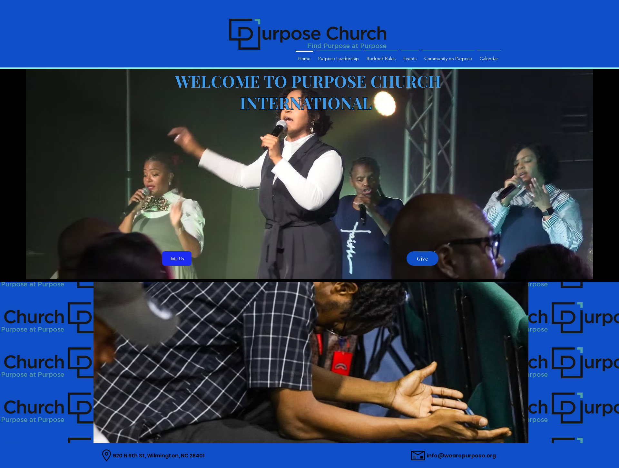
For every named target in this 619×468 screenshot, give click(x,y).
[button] (310, 362)
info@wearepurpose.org (461, 455)
